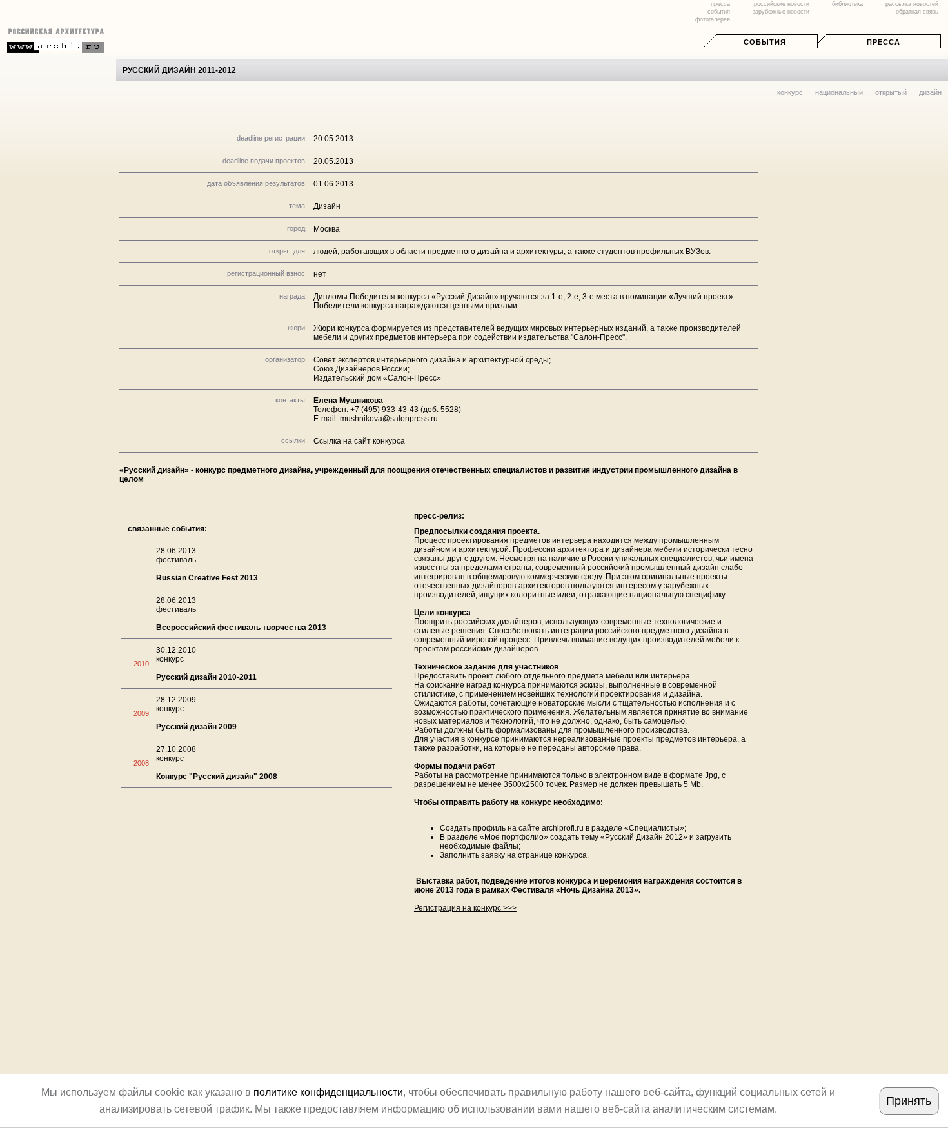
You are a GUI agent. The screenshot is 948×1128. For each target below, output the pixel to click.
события (718, 11)
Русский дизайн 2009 (196, 726)
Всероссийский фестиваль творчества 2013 (241, 627)
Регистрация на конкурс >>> (465, 908)
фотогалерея (712, 19)
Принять (908, 1100)
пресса (720, 4)
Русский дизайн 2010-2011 (206, 677)
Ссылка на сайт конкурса (359, 441)
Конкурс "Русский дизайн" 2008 (216, 776)
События (765, 42)
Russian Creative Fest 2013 (207, 577)
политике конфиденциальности (328, 1092)
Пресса (883, 42)
